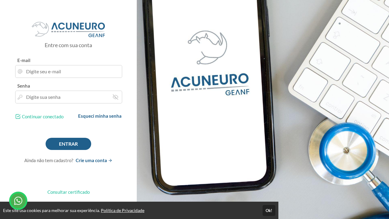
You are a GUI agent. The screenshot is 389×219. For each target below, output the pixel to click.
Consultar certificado (68, 192)
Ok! (269, 210)
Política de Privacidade (122, 210)
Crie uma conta (92, 160)
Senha (23, 86)
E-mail (23, 60)
